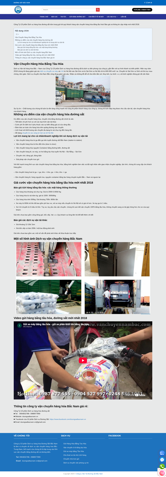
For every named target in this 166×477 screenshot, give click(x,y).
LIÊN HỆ (123, 16)
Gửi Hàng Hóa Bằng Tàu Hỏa (74, 444)
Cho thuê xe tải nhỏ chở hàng (74, 455)
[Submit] (98, 10)
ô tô (62, 71)
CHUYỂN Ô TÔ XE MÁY (96, 16)
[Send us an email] (151, 2)
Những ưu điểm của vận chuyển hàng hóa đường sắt (34, 40)
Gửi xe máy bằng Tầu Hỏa (73, 451)
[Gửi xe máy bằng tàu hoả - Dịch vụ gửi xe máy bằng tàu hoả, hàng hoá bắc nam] (26, 9)
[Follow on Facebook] (145, 2)
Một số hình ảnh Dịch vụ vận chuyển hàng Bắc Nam (33, 52)
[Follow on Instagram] (147, 2)
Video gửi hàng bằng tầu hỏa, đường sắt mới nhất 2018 (34, 55)
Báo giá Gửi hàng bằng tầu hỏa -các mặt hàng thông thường (37, 47)
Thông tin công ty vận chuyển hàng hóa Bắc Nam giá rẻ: (35, 58)
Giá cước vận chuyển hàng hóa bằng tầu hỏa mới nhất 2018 (36, 45)
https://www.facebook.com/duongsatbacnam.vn (68, 419)
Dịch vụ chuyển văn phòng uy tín (76, 463)
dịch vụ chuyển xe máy (49, 71)
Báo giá (54, 16)
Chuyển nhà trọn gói (71, 459)
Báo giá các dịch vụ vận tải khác (28, 50)
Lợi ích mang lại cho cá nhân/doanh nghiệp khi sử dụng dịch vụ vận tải (40, 42)
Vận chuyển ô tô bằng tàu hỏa (75, 447)
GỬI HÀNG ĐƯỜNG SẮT (77, 16)
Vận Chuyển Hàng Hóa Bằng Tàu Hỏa (28, 37)
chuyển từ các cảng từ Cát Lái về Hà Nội (37, 133)
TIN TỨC (63, 16)
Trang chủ (44, 16)
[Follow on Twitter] (149, 2)
